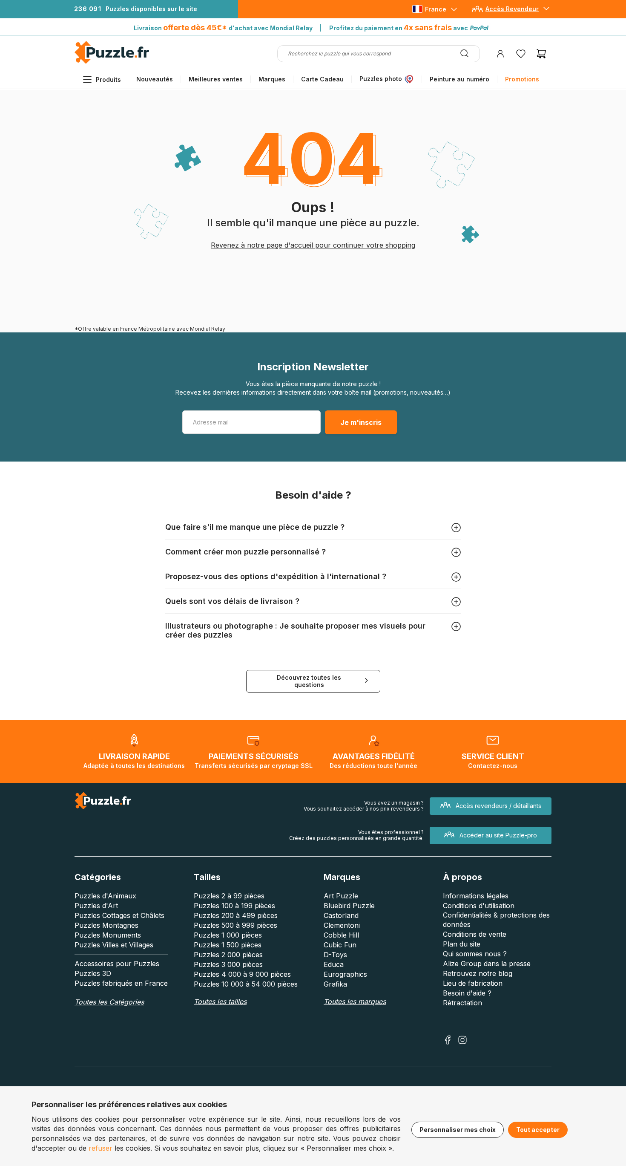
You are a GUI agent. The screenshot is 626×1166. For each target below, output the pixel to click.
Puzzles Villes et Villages (114, 945)
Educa (334, 964)
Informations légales (475, 896)
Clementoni (342, 925)
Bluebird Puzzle (349, 905)
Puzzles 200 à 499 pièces (236, 915)
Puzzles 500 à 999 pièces (235, 925)
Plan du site (461, 944)
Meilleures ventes (216, 79)
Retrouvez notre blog (477, 973)
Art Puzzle (341, 896)
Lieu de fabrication (473, 983)
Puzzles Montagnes (106, 925)
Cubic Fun (340, 945)
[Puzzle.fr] (112, 61)
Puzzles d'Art (96, 905)
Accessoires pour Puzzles (117, 963)
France (435, 9)
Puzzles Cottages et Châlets (119, 915)
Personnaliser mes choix (457, 1129)
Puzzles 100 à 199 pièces (234, 905)
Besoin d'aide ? (467, 993)
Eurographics (345, 974)
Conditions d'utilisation (478, 905)
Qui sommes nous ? (475, 954)
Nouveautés (154, 79)
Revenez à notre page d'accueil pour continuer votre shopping (313, 245)
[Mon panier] (541, 53)
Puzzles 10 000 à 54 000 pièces (246, 984)
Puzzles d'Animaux (105, 896)
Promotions (522, 79)
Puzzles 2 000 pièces (228, 954)
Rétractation (462, 1003)
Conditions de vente (474, 934)
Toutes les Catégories (109, 1002)
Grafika (335, 984)
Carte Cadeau (322, 79)
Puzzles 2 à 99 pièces (229, 896)
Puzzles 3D (93, 973)
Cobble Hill (341, 935)
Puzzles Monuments (108, 935)
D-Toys (335, 954)
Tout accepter (538, 1129)
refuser (100, 1148)
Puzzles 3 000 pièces (228, 964)
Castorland (341, 915)
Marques (271, 79)
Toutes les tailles (220, 1001)
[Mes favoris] (521, 53)
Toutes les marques (355, 1001)
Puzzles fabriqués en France (121, 983)
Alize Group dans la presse (487, 963)
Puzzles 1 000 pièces (228, 935)
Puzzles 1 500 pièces (227, 945)
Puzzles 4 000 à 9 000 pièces (242, 974)
